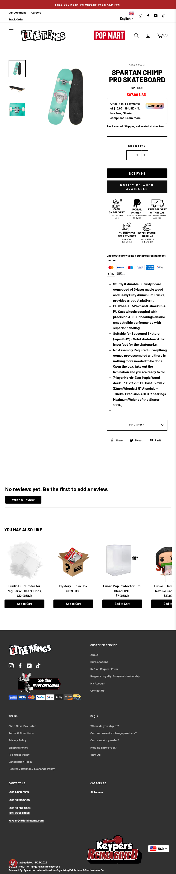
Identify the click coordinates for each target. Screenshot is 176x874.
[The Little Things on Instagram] (11, 665)
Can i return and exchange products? (113, 733)
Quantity (137, 146)
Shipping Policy (18, 747)
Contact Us (97, 690)
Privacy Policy (17, 740)
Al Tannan (96, 792)
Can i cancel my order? (104, 740)
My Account (97, 683)
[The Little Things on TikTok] (38, 665)
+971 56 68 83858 (19, 812)
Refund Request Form (104, 669)
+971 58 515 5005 (19, 800)
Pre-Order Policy (19, 754)
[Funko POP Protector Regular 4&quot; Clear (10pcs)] (24, 560)
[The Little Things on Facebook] (20, 665)
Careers (36, 12)
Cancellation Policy (20, 761)
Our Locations (17, 12)
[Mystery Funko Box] (73, 560)
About (94, 655)
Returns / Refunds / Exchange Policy (32, 769)
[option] (88, 4)
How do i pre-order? (103, 747)
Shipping (129, 126)
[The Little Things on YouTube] (29, 665)
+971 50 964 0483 (19, 808)
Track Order (16, 19)
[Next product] (169, 573)
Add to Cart (24, 604)
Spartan (137, 65)
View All (95, 754)
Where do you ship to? (104, 726)
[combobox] (158, 848)
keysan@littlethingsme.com (26, 820)
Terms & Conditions (21, 733)
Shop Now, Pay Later (22, 726)
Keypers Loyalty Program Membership (115, 676)
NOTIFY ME (137, 173)
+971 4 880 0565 (19, 792)
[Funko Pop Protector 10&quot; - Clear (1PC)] (122, 560)
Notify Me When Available (137, 187)
